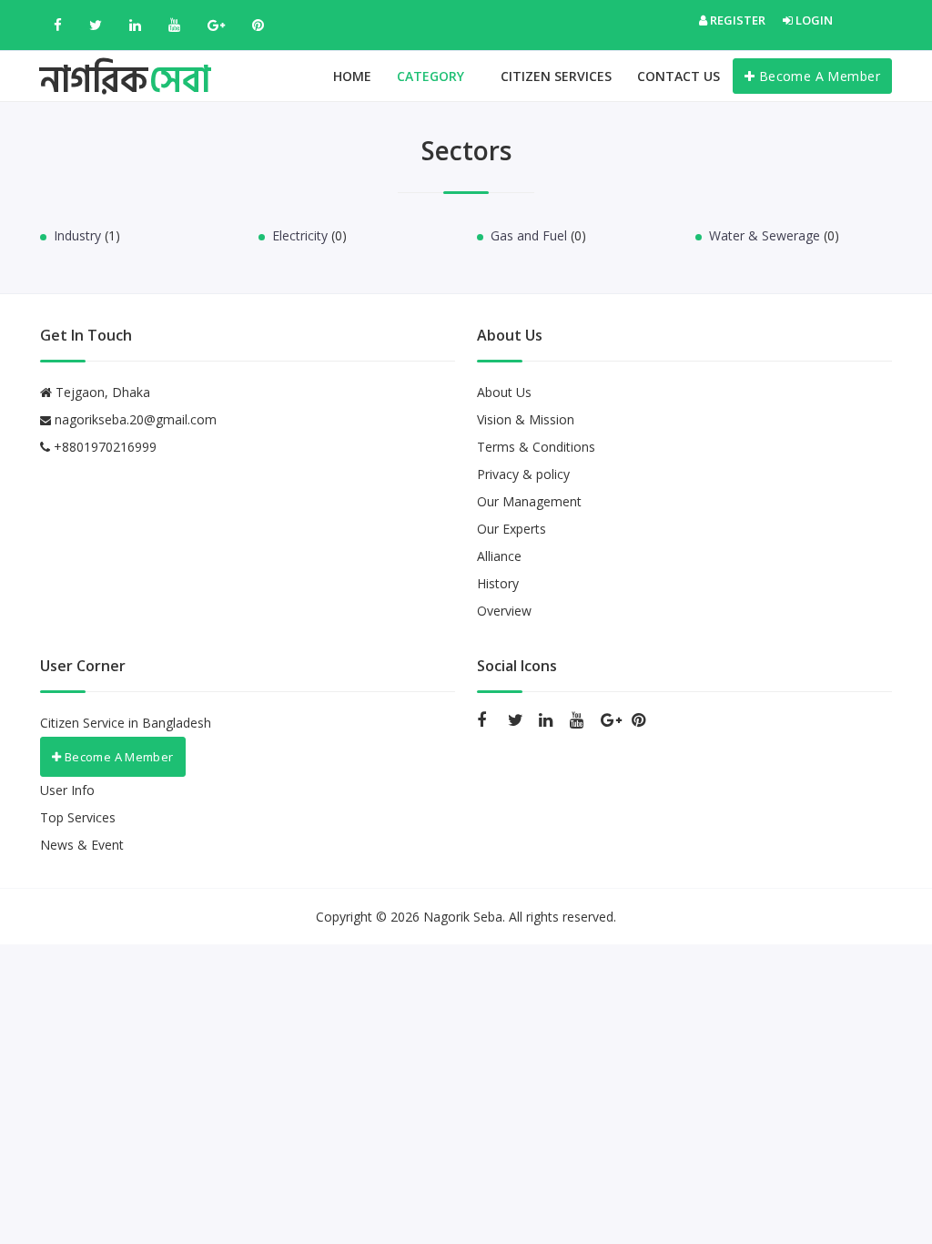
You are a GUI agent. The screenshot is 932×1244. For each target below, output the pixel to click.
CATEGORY (432, 76)
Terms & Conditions (536, 446)
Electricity (300, 235)
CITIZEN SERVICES (556, 76)
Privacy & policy (523, 474)
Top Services (78, 817)
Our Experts (511, 528)
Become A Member (817, 76)
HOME (352, 76)
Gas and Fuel (529, 235)
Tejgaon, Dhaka (101, 392)
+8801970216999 (103, 446)
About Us (504, 392)
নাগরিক (125, 63)
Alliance (499, 556)
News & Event (82, 844)
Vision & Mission (525, 419)
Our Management (529, 501)
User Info (67, 790)
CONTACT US (678, 76)
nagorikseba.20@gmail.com (136, 419)
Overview (504, 610)
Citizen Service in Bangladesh (125, 722)
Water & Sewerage (764, 235)
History (498, 583)
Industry (77, 235)
